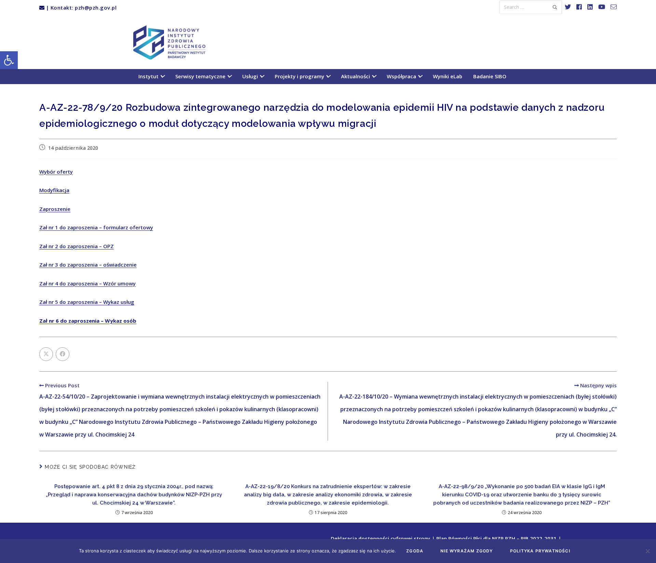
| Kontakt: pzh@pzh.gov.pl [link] (80, 7)
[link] (9, 60)
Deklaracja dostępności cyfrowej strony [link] (380, 538)
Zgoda (414, 550)
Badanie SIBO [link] (489, 76)
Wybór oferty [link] (56, 171)
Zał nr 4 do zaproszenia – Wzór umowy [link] (87, 283)
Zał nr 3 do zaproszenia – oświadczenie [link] (88, 264)
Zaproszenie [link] (54, 208)
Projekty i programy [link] (300, 76)
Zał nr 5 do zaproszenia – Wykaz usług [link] (86, 301)
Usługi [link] (250, 76)
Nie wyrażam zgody (466, 550)
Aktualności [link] (356, 76)
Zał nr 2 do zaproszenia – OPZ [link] (76, 246)
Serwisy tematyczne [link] (201, 76)
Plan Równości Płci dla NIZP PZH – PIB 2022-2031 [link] (496, 538)
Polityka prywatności (540, 550)
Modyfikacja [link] (54, 190)
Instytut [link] (149, 76)
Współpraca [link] (402, 76)
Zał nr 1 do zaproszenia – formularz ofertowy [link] (96, 227)
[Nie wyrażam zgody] (647, 551)
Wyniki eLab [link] (447, 76)
